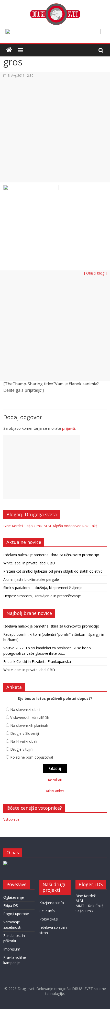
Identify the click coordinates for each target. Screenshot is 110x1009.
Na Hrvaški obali (23, 741)
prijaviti (68, 428)
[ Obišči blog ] (95, 273)
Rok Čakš (89, 525)
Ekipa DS (10, 905)
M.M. (47, 525)
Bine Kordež (13, 525)
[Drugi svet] (55, 5)
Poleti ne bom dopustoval (31, 757)
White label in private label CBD (29, 563)
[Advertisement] (55, 133)
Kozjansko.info (51, 902)
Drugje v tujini (21, 749)
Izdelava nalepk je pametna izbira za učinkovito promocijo (51, 554)
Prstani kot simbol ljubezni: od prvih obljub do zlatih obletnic (52, 571)
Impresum (11, 949)
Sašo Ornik (33, 525)
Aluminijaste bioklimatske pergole (31, 579)
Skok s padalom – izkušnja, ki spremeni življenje (42, 587)
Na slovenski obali (25, 709)
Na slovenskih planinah (29, 725)
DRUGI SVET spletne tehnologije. (75, 991)
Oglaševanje (13, 897)
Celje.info (47, 910)
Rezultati (55, 779)
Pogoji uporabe (16, 913)
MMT (79, 905)
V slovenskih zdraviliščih (29, 717)
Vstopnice (11, 819)
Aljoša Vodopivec (67, 525)
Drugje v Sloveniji (24, 733)
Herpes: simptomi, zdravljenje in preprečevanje (42, 595)
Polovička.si (49, 919)
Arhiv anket (55, 790)
